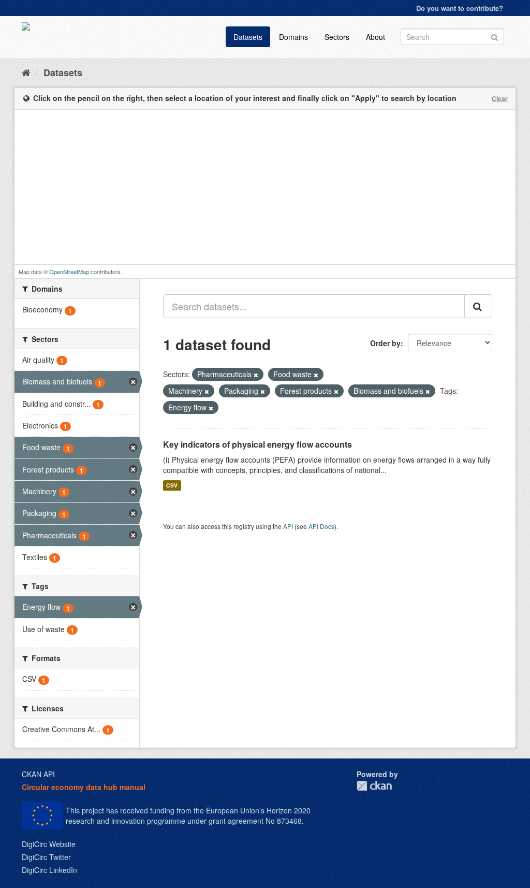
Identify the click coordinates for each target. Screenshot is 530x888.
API (288, 526)
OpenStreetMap (69, 271)
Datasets (247, 37)
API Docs (321, 526)
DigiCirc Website (49, 844)
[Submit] (494, 36)
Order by (385, 343)
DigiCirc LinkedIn (49, 870)
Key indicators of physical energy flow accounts (257, 444)
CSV (172, 485)
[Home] (26, 72)
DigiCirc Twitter (46, 857)
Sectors (337, 37)
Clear (500, 98)
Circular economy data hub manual (83, 787)
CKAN (374, 785)
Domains (293, 37)
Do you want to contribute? (459, 8)
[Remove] (256, 374)
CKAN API (38, 774)
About (375, 37)
